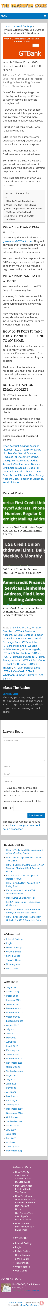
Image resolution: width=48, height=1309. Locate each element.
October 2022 (13, 1017)
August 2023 (12, 991)
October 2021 (13, 1067)
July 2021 (10, 1079)
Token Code (16, 471)
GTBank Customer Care (17, 638)
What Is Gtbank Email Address (21, 201)
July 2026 (11, 987)
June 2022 (11, 1033)
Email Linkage (11, 482)
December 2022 (14, 1008)
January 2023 (12, 1004)
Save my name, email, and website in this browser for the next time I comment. (23, 791)
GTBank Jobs (29, 642)
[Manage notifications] (42, 1303)
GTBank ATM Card (19, 627)
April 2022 (11, 1042)
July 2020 (11, 1129)
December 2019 (14, 1150)
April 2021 (11, 1092)
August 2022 (12, 1025)
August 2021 (12, 1075)
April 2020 (11, 1142)
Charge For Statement (16, 460)
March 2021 (12, 1096)
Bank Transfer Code (30, 1305)
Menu (4, 16)
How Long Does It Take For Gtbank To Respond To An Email (24, 210)
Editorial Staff (12, 75)
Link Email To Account (15, 467)
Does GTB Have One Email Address (20, 218)
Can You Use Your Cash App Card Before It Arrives (24, 1216)
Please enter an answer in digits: (23, 801)
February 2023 (13, 1000)
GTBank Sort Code (34, 660)
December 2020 (14, 1109)
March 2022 (12, 1046)
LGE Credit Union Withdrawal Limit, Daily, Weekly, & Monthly (22, 571)
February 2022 (13, 1050)
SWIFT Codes (13, 956)
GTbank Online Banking (16, 653)
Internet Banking (24, 78)
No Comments (23, 86)
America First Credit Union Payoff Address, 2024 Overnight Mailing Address (23, 531)
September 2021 (14, 1071)
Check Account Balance (26, 464)
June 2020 (11, 1134)
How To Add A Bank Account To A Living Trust (24, 1226)
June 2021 (11, 1083)
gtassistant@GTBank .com (18, 241)
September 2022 (14, 1021)
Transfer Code (13, 960)
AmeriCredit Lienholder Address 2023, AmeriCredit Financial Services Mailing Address (22, 612)
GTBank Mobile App (14, 645)
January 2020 (12, 1146)
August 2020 (12, 1125)
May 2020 (11, 1138)
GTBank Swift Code (14, 664)
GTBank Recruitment (22, 656)
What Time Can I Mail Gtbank (21, 205)
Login (9, 943)
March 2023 (12, 996)
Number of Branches (31, 478)
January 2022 (12, 1054)
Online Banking (21, 82)
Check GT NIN (33, 471)
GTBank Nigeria (31, 649)
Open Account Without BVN (18, 475)
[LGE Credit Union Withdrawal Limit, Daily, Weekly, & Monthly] (24, 552)
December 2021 (14, 1058)
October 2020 (13, 1117)
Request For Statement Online (20, 457)
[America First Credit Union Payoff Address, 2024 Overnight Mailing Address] (24, 510)
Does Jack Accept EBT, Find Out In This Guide (24, 1189)
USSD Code (12, 968)
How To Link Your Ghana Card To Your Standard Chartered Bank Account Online (25, 868)
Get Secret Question (25, 453)
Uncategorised (13, 964)
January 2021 (12, 1104)
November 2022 (14, 1012)
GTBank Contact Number (28, 634)
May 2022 (11, 1037)
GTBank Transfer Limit (27, 667)
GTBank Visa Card (13, 671)
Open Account (11, 446)
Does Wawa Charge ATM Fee (21, 898)
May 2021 (11, 1088)
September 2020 (14, 1121)
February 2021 (13, 1100)
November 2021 (14, 1063)
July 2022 (11, 1029)
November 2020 (14, 1113)
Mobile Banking (13, 947)
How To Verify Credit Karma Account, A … (26, 1286)
